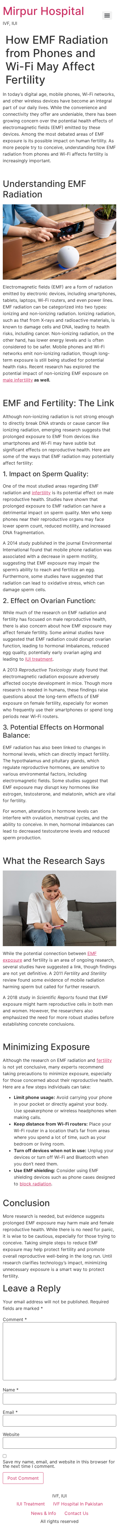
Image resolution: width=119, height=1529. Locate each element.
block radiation (35, 1183)
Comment (15, 1319)
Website (11, 1434)
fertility (104, 1060)
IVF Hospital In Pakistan (78, 1504)
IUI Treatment (31, 1504)
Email (10, 1412)
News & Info (43, 1513)
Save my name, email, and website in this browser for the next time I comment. (59, 1463)
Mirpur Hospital (43, 11)
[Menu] (107, 15)
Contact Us (76, 1513)
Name (11, 1390)
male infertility (18, 380)
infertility (41, 492)
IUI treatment (39, 659)
